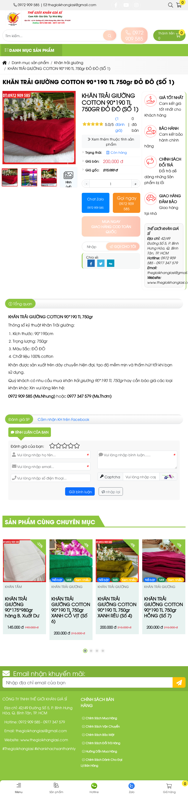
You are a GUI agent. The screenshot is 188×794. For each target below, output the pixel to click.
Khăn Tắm (13, 586)
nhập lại (112, 491)
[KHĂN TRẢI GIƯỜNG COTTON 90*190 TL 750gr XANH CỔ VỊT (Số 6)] (71, 560)
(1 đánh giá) (120, 124)
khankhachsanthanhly (56, 748)
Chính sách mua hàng (101, 718)
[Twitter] (100, 263)
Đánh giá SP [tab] (19, 419)
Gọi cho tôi (124, 246)
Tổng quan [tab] (22, 303)
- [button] (86, 183)
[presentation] (10, 130)
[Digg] (110, 263)
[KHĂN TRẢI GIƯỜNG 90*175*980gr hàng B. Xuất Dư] (24, 560)
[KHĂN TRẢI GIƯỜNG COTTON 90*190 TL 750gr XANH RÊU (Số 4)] (117, 560)
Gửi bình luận (80, 491)
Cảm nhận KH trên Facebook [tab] (63, 419)
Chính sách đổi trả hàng (102, 743)
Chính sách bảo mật (99, 734)
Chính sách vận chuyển (102, 726)
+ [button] (135, 183)
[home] (4, 62)
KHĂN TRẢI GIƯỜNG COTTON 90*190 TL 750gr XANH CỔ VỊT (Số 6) (70, 609)
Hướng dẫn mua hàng (101, 751)
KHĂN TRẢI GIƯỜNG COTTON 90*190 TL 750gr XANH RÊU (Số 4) (117, 606)
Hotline (94, 792)
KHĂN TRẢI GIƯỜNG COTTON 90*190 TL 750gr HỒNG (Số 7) (163, 606)
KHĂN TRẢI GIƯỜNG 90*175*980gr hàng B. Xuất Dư (22, 606)
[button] (171, 5)
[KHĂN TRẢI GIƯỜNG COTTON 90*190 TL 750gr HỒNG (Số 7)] (163, 560)
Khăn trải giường (66, 586)
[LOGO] (42, 24)
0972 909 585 (134, 35)
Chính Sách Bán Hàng (97, 702)
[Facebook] (91, 263)
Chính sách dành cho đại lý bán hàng (101, 762)
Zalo (131, 792)
